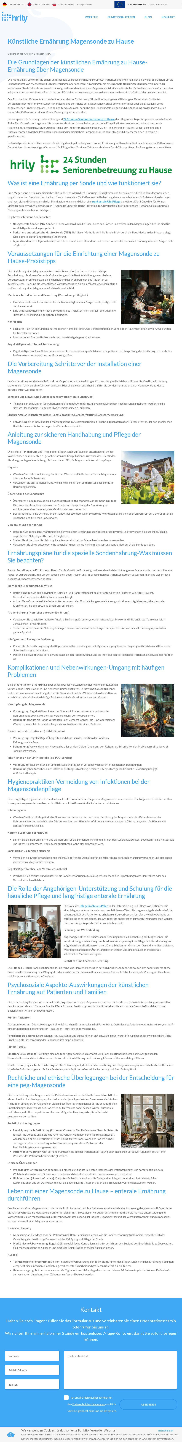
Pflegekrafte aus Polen (94, 905)
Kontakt (168, 17)
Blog (148, 17)
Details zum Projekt (158, 4)
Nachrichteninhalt (78, 1356)
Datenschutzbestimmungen (88, 1404)
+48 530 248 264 (41, 4)
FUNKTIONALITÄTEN (121, 17)
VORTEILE (91, 17)
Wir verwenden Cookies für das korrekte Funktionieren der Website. (68, 1430)
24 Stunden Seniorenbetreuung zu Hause (89, 119)
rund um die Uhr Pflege (106, 201)
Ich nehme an (165, 1430)
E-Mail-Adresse (18, 1370)
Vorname (14, 1356)
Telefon (13, 1384)
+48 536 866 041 (16, 4)
